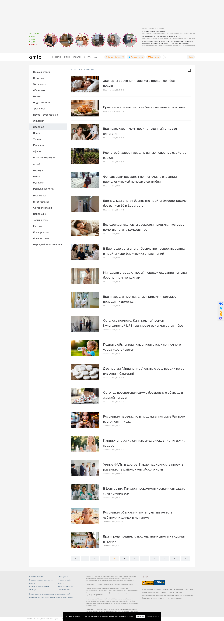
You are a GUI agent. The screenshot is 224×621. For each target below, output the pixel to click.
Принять (140, 617)
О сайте (61, 583)
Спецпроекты (41, 232)
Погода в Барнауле (44, 157)
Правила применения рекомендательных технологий (49, 594)
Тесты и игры (40, 220)
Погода (32, 583)
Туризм (37, 139)
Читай (67, 57)
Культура (38, 145)
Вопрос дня (40, 213)
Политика (38, 78)
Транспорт (39, 108)
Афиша (37, 151)
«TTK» (62, 619)
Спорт (36, 133)
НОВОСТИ (75, 69)
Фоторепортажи (42, 207)
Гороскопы (39, 195)
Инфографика (41, 201)
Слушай (77, 57)
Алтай (36, 164)
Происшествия (41, 72)
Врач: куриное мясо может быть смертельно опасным (144, 107)
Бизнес (37, 96)
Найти (191, 57)
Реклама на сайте (64, 580)
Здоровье (38, 126)
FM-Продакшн (63, 577)
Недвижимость (41, 102)
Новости (56, 57)
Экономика (39, 84)
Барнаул (38, 170)
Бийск (36, 176)
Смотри (87, 57)
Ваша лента (154, 57)
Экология (38, 120)
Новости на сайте (36, 577)
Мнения (37, 226)
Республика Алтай (43, 188)
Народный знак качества (47, 244)
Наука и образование (45, 114)
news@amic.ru (110, 592)
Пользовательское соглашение (41, 580)
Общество (39, 90)
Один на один (41, 238)
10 (175, 559)
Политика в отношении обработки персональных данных (51, 597)
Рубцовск (38, 182)
